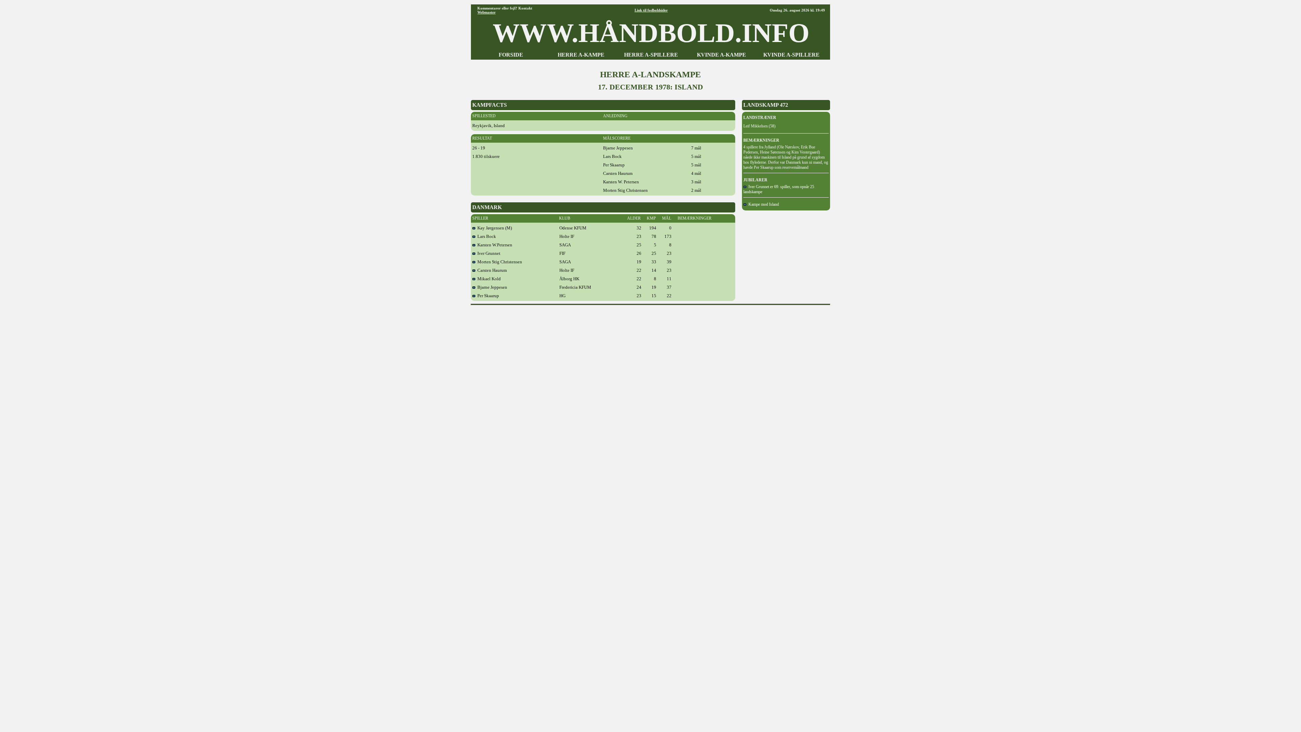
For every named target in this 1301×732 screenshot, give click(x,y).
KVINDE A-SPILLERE (791, 55)
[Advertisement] (650, 323)
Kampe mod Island (762, 204)
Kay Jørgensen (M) (493, 227)
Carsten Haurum (491, 270)
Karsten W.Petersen (493, 244)
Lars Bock (485, 236)
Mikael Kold (488, 278)
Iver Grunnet (487, 253)
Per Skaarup (487, 295)
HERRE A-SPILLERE (651, 55)
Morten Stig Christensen (498, 261)
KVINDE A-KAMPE (721, 55)
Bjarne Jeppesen (491, 287)
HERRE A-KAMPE (581, 55)
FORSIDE (511, 55)
